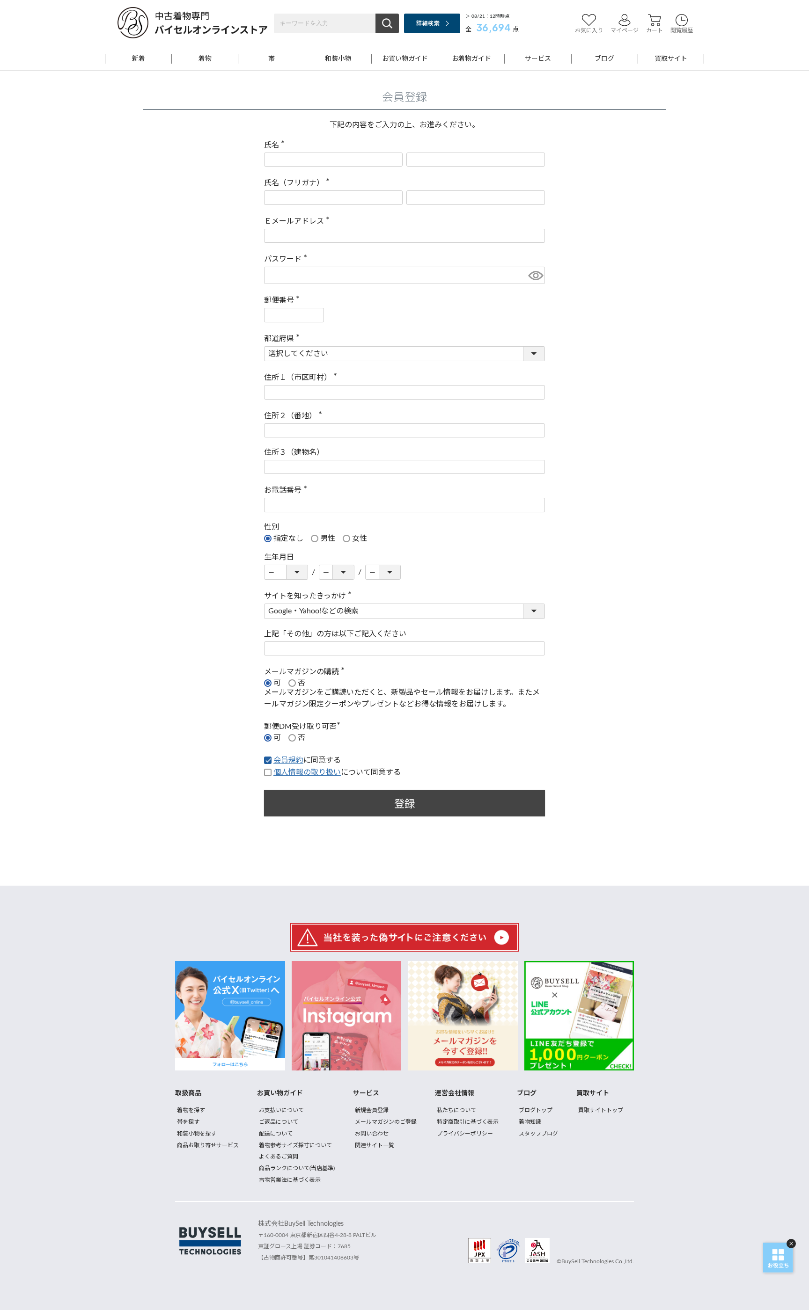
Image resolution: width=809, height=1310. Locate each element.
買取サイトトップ (600, 1110)
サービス (538, 59)
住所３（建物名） (294, 452)
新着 (138, 59)
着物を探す (191, 1110)
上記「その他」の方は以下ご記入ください (335, 634)
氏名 (276, 145)
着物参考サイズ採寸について (295, 1145)
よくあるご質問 (278, 1156)
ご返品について (278, 1122)
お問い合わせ (372, 1133)
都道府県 (283, 338)
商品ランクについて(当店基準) (297, 1168)
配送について (276, 1133)
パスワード (287, 259)
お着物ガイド (471, 59)
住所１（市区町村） (302, 377)
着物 (205, 59)
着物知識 (530, 1122)
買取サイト (671, 59)
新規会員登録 (372, 1110)
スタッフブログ (538, 1133)
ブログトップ (535, 1110)
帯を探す (188, 1122)
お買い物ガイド (405, 59)
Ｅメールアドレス (298, 221)
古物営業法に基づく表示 (290, 1180)
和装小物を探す (196, 1133)
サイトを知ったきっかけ (309, 596)
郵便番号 (283, 300)
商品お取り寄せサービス (208, 1145)
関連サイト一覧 (374, 1145)
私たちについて (456, 1110)
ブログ (604, 59)
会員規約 (288, 760)
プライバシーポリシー (465, 1133)
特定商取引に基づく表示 (468, 1122)
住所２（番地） (295, 416)
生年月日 (279, 557)
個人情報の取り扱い (307, 772)
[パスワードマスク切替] (535, 275)
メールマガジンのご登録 (386, 1122)
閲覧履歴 (681, 30)
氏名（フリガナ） (298, 183)
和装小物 (338, 59)
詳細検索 (427, 23)
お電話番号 (287, 490)
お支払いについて (281, 1110)
